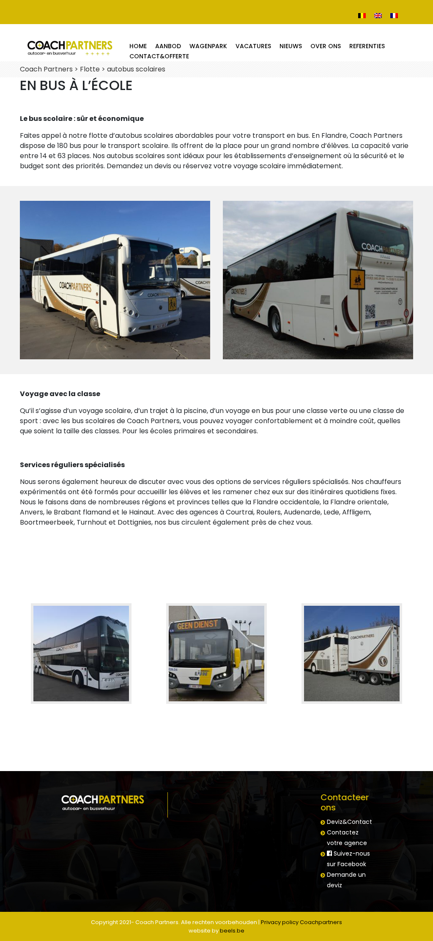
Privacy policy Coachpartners (301, 922)
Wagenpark (208, 46)
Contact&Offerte (159, 56)
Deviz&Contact (349, 822)
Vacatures (253, 46)
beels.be (232, 931)
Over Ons (325, 46)
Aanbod (168, 46)
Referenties (367, 46)
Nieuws (291, 46)
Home (138, 46)
